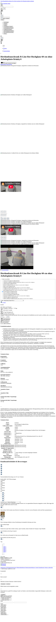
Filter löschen (3, 614)
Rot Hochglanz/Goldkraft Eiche (10, 291)
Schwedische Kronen (8, 28)
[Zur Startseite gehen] (5, 3)
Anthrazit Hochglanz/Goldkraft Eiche (11, 280)
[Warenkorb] (1, 14)
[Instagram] (3, 564)
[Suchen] (2, 9)
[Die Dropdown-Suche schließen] (4, 9)
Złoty (5, 25)
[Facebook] (3, 565)
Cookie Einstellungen (40, 567)
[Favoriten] (1, 12)
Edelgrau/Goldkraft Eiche (16, 287)
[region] (28, 167)
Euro (5, 33)
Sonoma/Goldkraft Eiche (16, 295)
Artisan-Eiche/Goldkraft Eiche (9, 283)
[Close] (1, 579)
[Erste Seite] (3, 544)
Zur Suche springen (16, 1)
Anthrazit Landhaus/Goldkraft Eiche (18, 282)
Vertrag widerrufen (49, 567)
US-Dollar (6, 22)
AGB (6, 567)
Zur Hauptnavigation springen (27, 1)
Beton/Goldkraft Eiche (16, 285)
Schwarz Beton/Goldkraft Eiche (10, 293)
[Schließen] (1, 217)
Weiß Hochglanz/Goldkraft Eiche (10, 297)
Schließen (3, 594)
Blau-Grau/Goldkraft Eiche (9, 286)
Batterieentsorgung (12, 567)
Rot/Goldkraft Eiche (15, 290)
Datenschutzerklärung (30, 567)
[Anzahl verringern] (2, 317)
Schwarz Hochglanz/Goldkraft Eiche (11, 294)
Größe (2, 300)
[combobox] (7, 7)
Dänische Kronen (8, 29)
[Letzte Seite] (3, 554)
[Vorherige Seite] (3, 545)
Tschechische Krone (8, 32)
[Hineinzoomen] (8, 219)
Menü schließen (6, 18)
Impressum (3, 567)
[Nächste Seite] (3, 553)
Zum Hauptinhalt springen (6, 1)
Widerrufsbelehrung (21, 567)
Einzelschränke (5, 270)
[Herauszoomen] (2, 219)
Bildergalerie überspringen (6, 64)
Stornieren (3, 583)
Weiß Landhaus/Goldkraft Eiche (18, 298)
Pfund (5, 23)
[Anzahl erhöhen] (8, 317)
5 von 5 (4, 302)
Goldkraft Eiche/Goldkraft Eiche (18, 289)
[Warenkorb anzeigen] (1, 43)
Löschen (8, 583)
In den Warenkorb (6, 319)
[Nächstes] (5, 212)
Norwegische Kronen (8, 30)
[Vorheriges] (2, 212)
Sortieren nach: (4, 502)
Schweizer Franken (8, 26)
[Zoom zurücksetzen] (5, 219)
